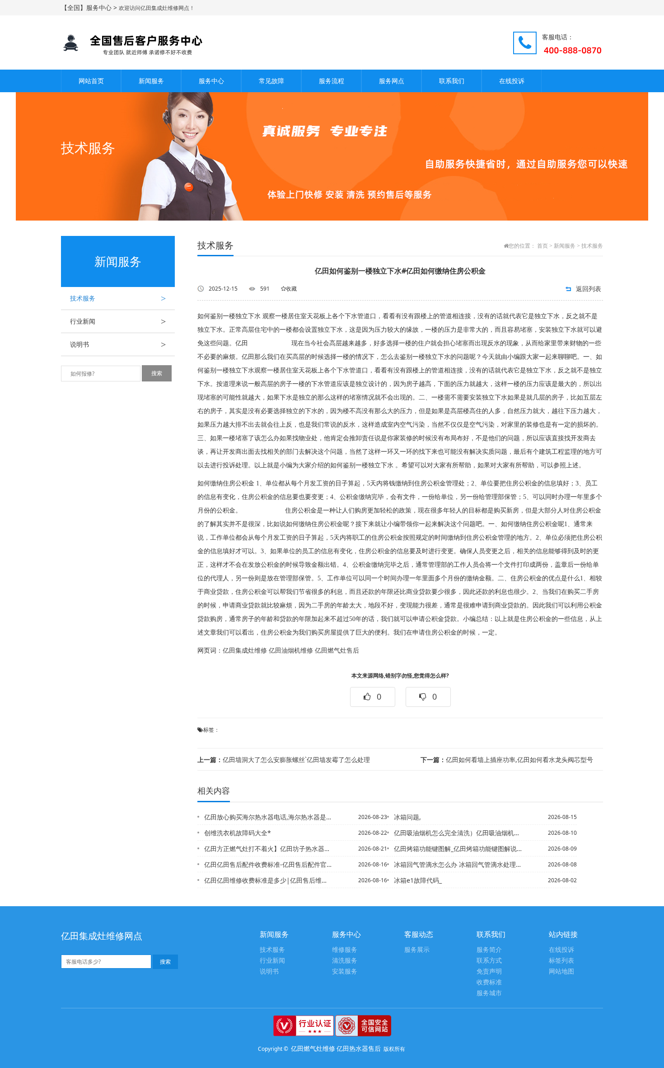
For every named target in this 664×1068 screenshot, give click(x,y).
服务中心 (211, 80)
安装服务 (344, 971)
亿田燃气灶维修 (313, 1048)
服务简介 (489, 949)
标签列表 (561, 960)
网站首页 (91, 80)
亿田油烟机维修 (291, 650)
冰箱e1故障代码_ (418, 880)
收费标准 (489, 982)
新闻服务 (151, 80)
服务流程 (331, 80)
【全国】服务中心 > (90, 7)
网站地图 (561, 971)
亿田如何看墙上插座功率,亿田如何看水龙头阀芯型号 (507, 759)
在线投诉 (511, 80)
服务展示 (417, 949)
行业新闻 (118, 321)
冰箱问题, (407, 817)
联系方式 (489, 960)
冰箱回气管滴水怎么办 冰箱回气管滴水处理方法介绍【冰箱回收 (458, 864)
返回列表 (588, 288)
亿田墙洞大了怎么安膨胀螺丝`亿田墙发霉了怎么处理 (283, 759)
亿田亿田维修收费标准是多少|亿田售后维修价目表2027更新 (268, 880)
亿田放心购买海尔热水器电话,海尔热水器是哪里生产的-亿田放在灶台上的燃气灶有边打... (268, 817)
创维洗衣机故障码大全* (237, 832)
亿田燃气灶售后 (337, 650)
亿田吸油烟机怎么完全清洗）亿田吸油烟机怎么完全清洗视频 (458, 832)
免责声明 (489, 971)
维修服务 (344, 949)
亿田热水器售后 (359, 1048)
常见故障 (271, 80)
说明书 (118, 344)
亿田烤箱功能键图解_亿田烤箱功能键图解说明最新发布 (458, 848)
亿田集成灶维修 (245, 650)
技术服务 (118, 298)
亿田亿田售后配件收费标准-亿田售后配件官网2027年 (268, 864)
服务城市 (489, 993)
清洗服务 (344, 960)
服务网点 (391, 80)
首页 (542, 246)
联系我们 (451, 80)
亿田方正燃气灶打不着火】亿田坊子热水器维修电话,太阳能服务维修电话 (268, 848)
